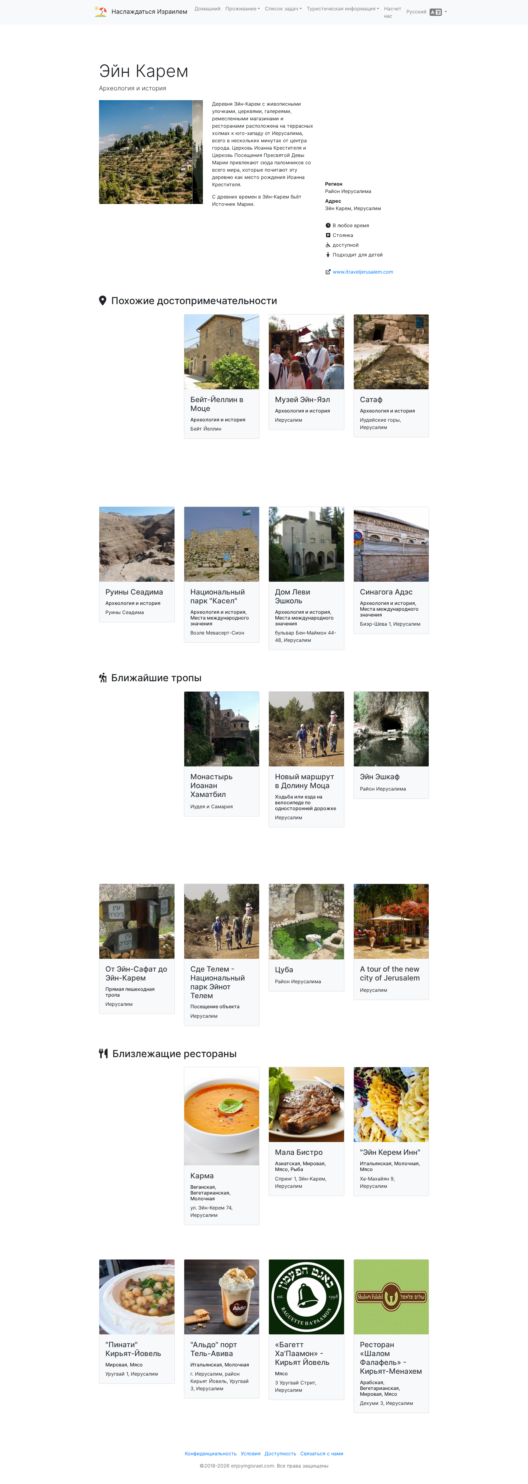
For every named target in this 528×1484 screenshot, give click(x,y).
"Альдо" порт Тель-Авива (213, 1349)
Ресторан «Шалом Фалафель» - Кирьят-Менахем (391, 1357)
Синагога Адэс (386, 591)
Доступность (280, 1453)
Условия (251, 1453)
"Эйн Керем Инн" (390, 1152)
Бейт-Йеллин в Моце (217, 404)
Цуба (284, 969)
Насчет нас (393, 12)
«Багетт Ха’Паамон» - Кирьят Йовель (302, 1353)
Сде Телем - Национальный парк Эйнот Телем (217, 982)
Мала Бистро (299, 1152)
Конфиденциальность (211, 1453)
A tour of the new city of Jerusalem (390, 973)
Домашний (208, 8)
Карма (202, 1175)
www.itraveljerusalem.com (363, 272)
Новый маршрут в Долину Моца (304, 781)
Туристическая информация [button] (341, 8)
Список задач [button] (281, 8)
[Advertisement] (264, 42)
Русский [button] (418, 12)
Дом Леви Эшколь (292, 596)
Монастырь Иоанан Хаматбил (211, 785)
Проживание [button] (241, 8)
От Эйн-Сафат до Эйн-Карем (136, 973)
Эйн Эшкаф (380, 776)
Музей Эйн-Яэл (302, 399)
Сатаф (371, 399)
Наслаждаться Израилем (149, 11)
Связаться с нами (321, 1453)
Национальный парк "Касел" (217, 596)
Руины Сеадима (134, 591)
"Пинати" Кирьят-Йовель (133, 1349)
